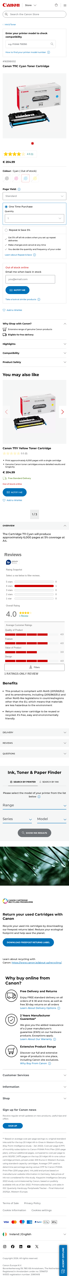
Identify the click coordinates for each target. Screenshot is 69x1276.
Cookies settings (41, 1210)
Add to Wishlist (14, 310)
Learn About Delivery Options (38, 1008)
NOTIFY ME (19, 290)
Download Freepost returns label (28, 942)
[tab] (23, 782)
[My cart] (56, 5)
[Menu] (65, 5)
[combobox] (34, 14)
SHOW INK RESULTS (36, 833)
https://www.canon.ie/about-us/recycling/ (36, 962)
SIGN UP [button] (12, 1126)
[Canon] (11, 5)
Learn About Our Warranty (36, 1039)
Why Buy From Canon (33, 1063)
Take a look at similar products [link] (21, 299)
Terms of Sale (11, 1203)
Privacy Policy (32, 1203)
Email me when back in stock (23, 271)
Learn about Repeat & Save (18, 255)
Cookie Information (14, 1210)
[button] (48, 52)
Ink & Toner (10, 24)
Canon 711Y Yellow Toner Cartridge (27, 448)
